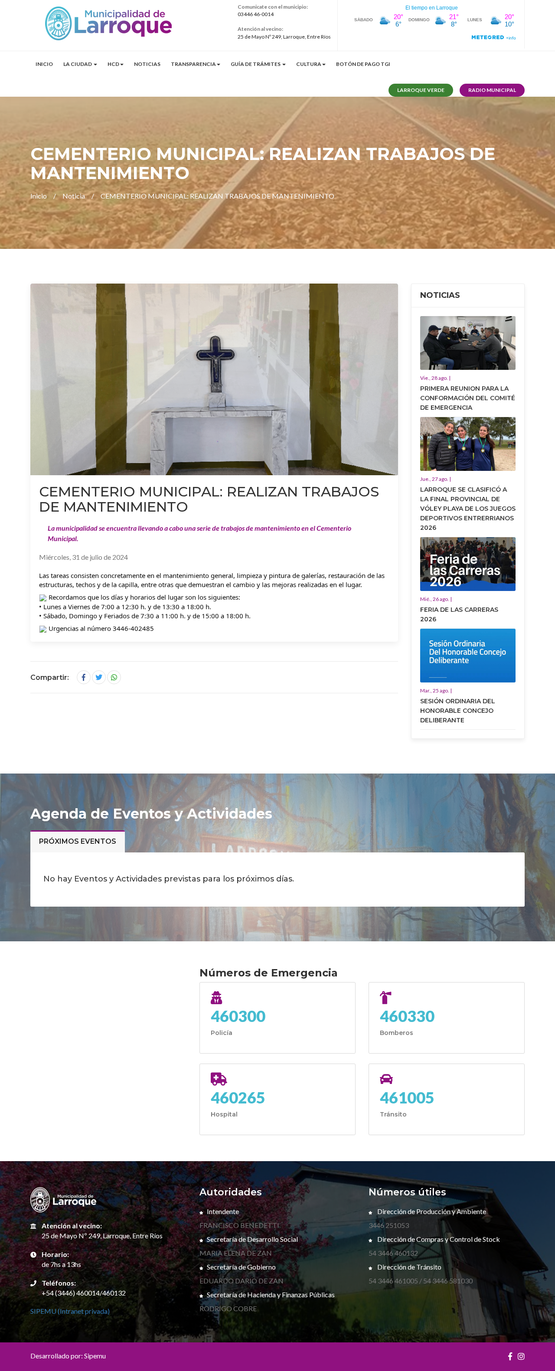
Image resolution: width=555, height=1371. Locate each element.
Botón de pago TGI (363, 64)
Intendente (223, 1211)
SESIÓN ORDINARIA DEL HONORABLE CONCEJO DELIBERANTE (457, 710)
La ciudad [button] (78, 64)
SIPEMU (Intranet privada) (70, 1311)
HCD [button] (113, 64)
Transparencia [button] (193, 64)
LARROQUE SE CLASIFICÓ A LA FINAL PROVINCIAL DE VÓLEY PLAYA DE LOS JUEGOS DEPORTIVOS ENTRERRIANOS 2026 (468, 509)
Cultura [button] (308, 64)
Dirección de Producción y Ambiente (431, 1211)
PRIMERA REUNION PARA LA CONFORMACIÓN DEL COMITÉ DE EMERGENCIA (467, 398)
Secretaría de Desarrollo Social (252, 1239)
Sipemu (95, 1355)
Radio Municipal (492, 90)
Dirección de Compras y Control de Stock (438, 1239)
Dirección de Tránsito (408, 1267)
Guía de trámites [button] (256, 64)
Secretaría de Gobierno (241, 1267)
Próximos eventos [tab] (77, 841)
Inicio (44, 64)
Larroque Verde (420, 90)
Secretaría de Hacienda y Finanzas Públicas (271, 1294)
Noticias (147, 64)
